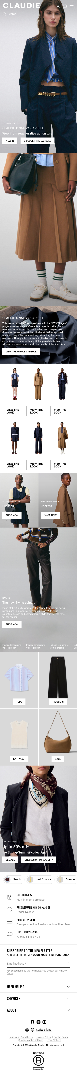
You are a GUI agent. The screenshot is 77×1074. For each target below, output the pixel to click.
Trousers (58, 701)
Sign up (68, 963)
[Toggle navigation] (71, 5)
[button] (58, 5)
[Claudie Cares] (38, 1060)
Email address (15, 963)
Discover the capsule (37, 140)
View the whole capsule (21, 351)
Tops (19, 701)
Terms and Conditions (21, 1037)
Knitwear (19, 759)
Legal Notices (53, 1040)
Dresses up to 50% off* (39, 859)
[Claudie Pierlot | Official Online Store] (21, 5)
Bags (58, 759)
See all (10, 859)
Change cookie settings (30, 1040)
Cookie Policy (61, 1037)
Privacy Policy (43, 1037)
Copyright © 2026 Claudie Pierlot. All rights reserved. (38, 1045)
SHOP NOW (12, 515)
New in (10, 140)
